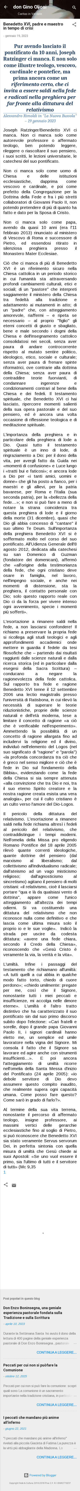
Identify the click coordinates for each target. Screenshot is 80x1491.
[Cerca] (74, 8)
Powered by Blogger (42, 1475)
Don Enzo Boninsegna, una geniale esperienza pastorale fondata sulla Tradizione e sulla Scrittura (32, 1313)
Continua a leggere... (57, 1352)
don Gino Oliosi (30, 7)
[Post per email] (13, 1187)
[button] (74, 25)
